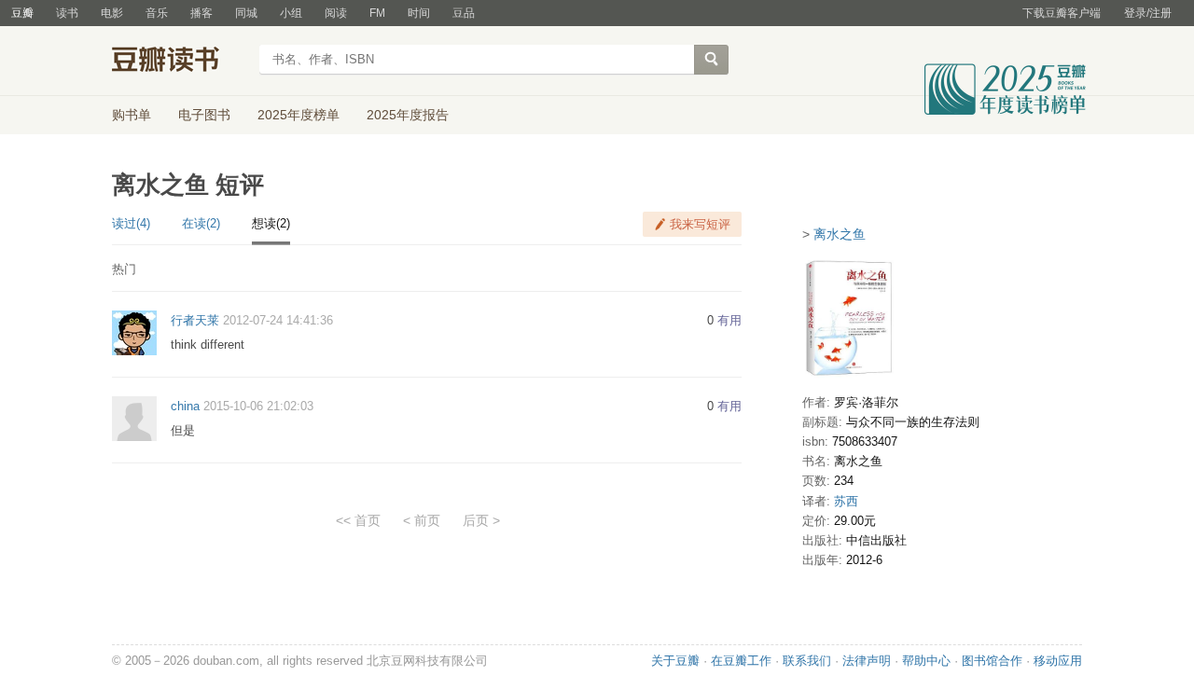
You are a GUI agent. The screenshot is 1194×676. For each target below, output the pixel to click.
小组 (291, 13)
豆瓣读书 (179, 61)
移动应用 (1058, 661)
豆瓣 (22, 13)
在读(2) (201, 223)
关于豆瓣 (675, 661)
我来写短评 (700, 224)
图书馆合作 (992, 661)
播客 (201, 13)
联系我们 (807, 661)
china (185, 406)
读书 (67, 13)
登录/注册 (1148, 13)
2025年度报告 (408, 114)
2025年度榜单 (298, 114)
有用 (729, 320)
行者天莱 (195, 320)
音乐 (157, 13)
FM (377, 13)
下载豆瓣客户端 (1061, 13)
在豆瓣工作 (741, 661)
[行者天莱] (134, 332)
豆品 (463, 13)
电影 (112, 13)
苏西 (846, 501)
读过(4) (131, 223)
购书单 (131, 114)
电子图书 (204, 114)
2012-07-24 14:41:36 (278, 320)
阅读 (336, 13)
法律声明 (866, 661)
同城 (246, 13)
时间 (419, 13)
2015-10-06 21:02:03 (258, 406)
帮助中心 (926, 661)
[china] (134, 417)
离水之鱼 (839, 234)
